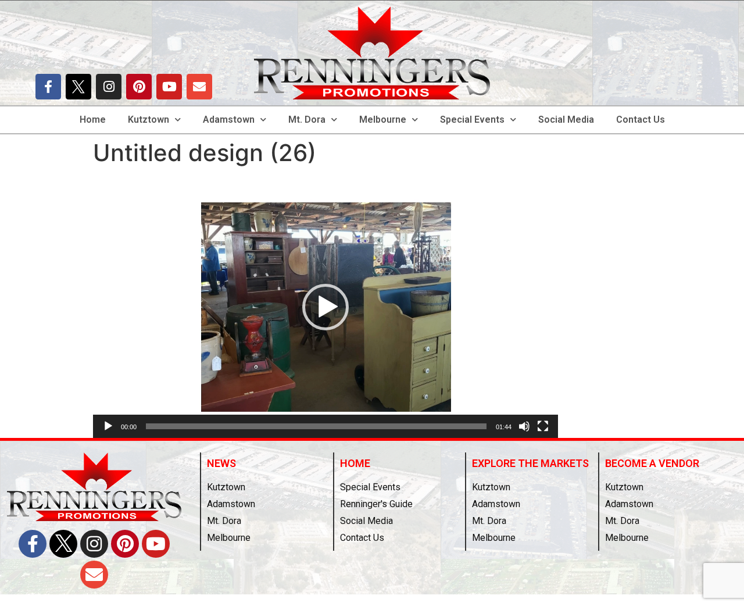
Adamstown (229, 119)
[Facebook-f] (48, 86)
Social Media (566, 119)
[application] (325, 307)
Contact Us (640, 119)
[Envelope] (199, 86)
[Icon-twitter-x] (78, 86)
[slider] (316, 426)
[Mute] (524, 426)
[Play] (108, 426)
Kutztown (148, 119)
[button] (325, 307)
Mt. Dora (307, 119)
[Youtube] (169, 86)
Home (93, 119)
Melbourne (382, 119)
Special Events (472, 119)
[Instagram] (108, 86)
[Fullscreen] (543, 426)
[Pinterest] (139, 86)
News (221, 463)
